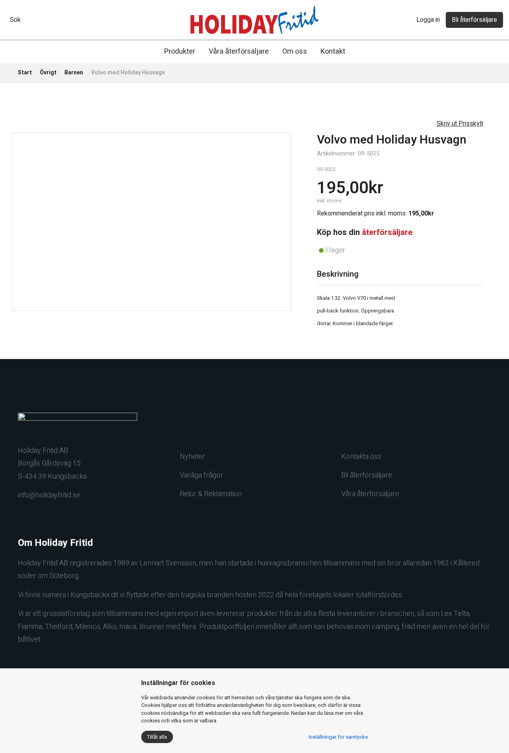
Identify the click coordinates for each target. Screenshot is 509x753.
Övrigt (48, 72)
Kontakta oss (361, 456)
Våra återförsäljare (239, 51)
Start (25, 72)
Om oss (294, 51)
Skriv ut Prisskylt (460, 123)
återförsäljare (387, 232)
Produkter (179, 51)
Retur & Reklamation (211, 494)
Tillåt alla (157, 737)
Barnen (73, 72)
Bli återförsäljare (474, 20)
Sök (15, 20)
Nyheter (192, 456)
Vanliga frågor (201, 475)
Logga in (428, 20)
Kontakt (333, 51)
